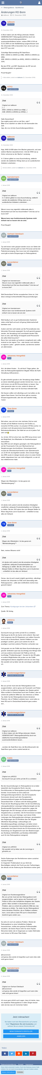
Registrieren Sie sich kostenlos (21, 1024)
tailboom (6, 15)
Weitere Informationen (8, 1072)
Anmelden (21, 1036)
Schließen (20, 1072)
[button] (3, 2)
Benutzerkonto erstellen (21, 1031)
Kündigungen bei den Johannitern (21, 606)
